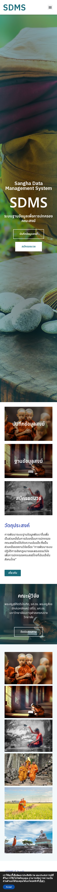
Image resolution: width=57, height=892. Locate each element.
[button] (50, 7)
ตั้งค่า (42, 881)
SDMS (14, 7)
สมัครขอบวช (28, 498)
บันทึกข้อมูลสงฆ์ (28, 424)
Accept (9, 887)
